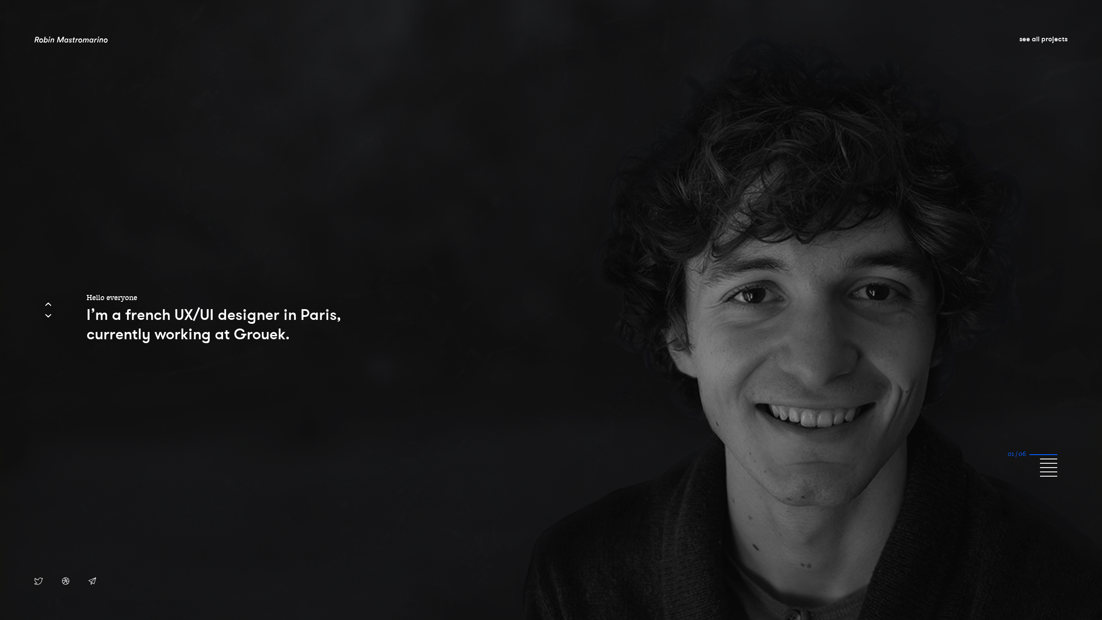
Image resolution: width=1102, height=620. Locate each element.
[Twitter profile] (38, 582)
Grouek (259, 334)
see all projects (1043, 38)
